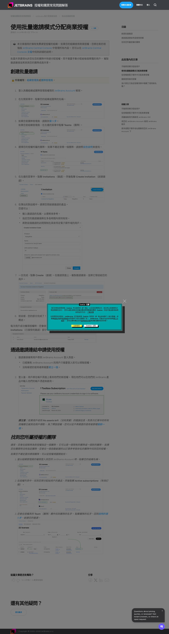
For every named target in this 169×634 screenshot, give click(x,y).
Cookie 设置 (91, 326)
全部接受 (76, 326)
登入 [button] (148, 5)
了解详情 (90, 312)
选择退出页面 (86, 321)
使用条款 (65, 319)
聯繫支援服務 (126, 5)
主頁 (20, 5)
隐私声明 (57, 319)
